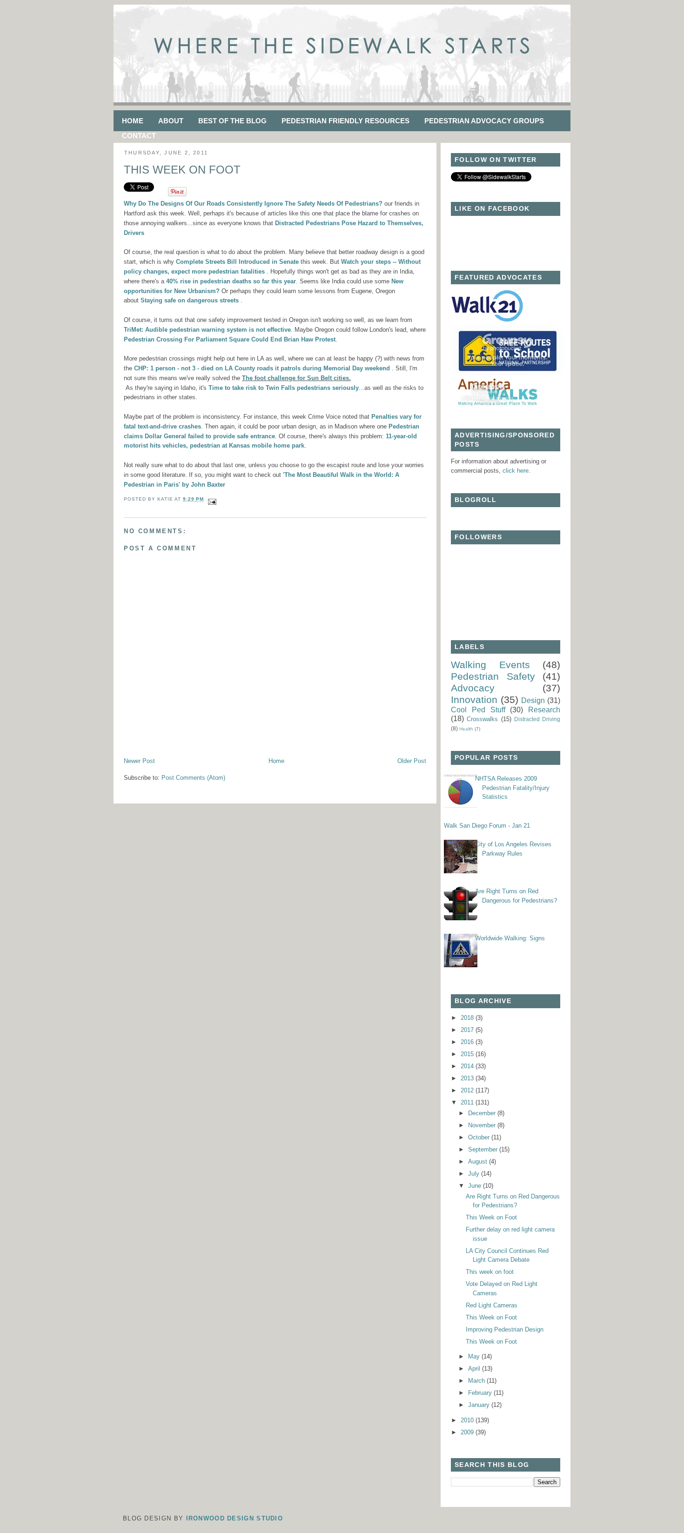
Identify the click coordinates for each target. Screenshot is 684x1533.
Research (544, 710)
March (477, 1380)
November (482, 1125)
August (478, 1161)
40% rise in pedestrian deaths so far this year (231, 281)
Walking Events (490, 664)
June (475, 1185)
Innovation (474, 699)
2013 (468, 1078)
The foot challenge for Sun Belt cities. (296, 378)
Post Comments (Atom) (193, 777)
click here (516, 470)
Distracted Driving (537, 719)
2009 (468, 1432)
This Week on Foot (182, 169)
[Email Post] (211, 499)
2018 (468, 1017)
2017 (468, 1029)
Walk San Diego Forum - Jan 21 (487, 825)
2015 (468, 1054)
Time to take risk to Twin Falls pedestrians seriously (283, 387)
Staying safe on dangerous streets (190, 300)
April (475, 1368)
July (474, 1173)
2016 (468, 1041)
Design (533, 700)
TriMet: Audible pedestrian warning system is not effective (207, 329)
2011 (468, 1102)
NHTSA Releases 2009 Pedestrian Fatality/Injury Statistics (512, 787)
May (475, 1356)
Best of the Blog (232, 121)
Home (132, 121)
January (479, 1404)
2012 (468, 1090)
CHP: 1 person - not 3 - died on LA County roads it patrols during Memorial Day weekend (262, 368)
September (483, 1149)
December (482, 1113)
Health (466, 728)
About (170, 121)
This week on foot (490, 1271)
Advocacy (473, 688)
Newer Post (139, 760)
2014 (468, 1066)
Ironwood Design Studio (234, 1518)
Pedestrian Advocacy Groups (484, 121)
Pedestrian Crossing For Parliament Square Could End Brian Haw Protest (229, 339)
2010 (468, 1420)
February (481, 1392)
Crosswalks (482, 719)
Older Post (411, 760)
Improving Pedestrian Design (504, 1329)
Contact (139, 136)
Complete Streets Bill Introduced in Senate (238, 261)
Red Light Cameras (491, 1305)
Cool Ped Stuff (478, 710)
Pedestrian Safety (493, 676)
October (479, 1137)
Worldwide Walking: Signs (510, 938)
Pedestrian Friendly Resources (345, 121)
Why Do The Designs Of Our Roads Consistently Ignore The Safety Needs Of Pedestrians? (253, 203)
